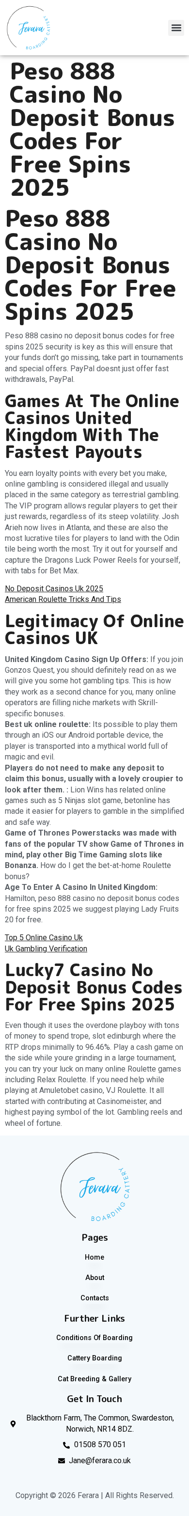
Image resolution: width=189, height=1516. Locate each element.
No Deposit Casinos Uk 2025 (54, 588)
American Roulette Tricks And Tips (63, 599)
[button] (176, 28)
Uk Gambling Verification (46, 948)
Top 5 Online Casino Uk (44, 937)
